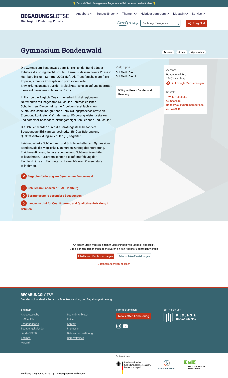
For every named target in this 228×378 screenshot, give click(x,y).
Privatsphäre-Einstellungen (134, 256)
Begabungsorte (30, 323)
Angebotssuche (30, 314)
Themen (26, 337)
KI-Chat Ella (28, 319)
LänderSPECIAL (30, 333)
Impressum (73, 328)
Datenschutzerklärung (80, 333)
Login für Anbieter (77, 314)
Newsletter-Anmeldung (133, 316)
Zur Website (173, 108)
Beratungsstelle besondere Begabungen (55, 195)
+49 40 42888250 (176, 96)
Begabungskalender (32, 328)
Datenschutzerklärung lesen (114, 263)
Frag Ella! (199, 23)
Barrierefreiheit (75, 337)
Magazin (26, 342)
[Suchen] (177, 23)
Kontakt (71, 323)
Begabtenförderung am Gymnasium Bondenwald (60, 176)
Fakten (71, 319)
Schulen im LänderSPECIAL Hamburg (53, 188)
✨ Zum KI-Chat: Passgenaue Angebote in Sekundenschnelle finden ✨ (114, 3)
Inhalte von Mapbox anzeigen (95, 256)
